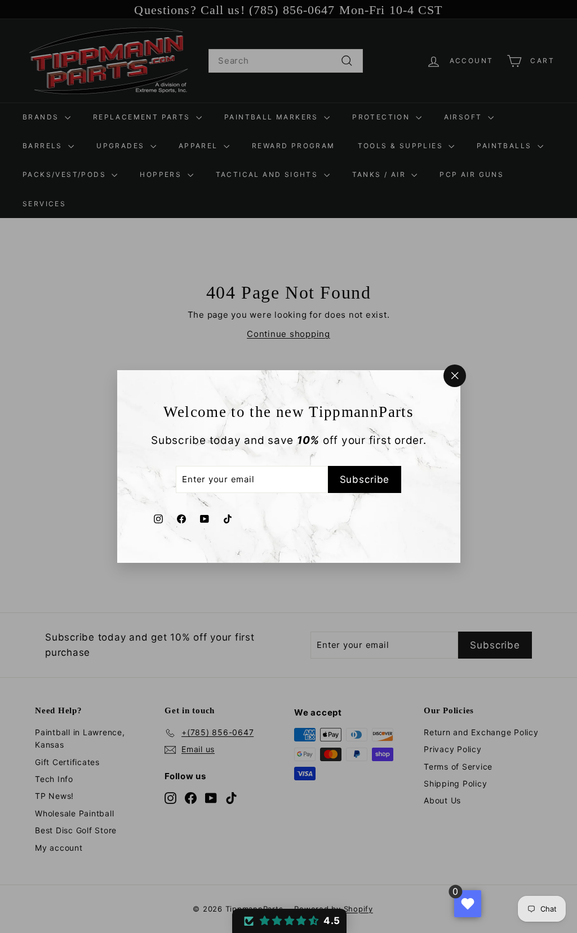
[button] (289, 921)
